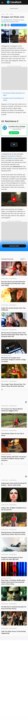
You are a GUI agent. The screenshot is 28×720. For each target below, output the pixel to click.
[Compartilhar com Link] (8, 25)
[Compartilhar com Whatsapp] (2, 25)
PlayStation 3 (11, 156)
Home (2, 14)
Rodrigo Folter (8, 20)
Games (11, 14)
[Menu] (2, 2)
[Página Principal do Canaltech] (14, 3)
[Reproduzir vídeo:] (14, 199)
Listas (7, 14)
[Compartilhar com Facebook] (5, 25)
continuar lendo (14, 246)
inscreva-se (14, 27)
